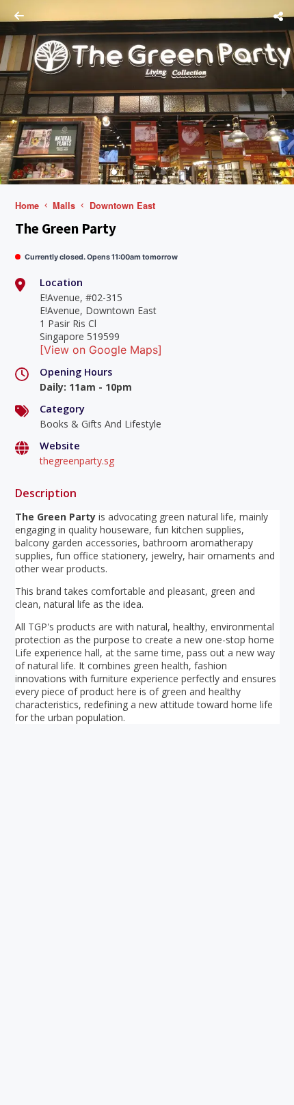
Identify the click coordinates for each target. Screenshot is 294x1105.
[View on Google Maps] (101, 349)
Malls (64, 205)
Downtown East (122, 205)
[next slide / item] (284, 92)
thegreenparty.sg (77, 460)
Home (27, 205)
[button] (114, 172)
